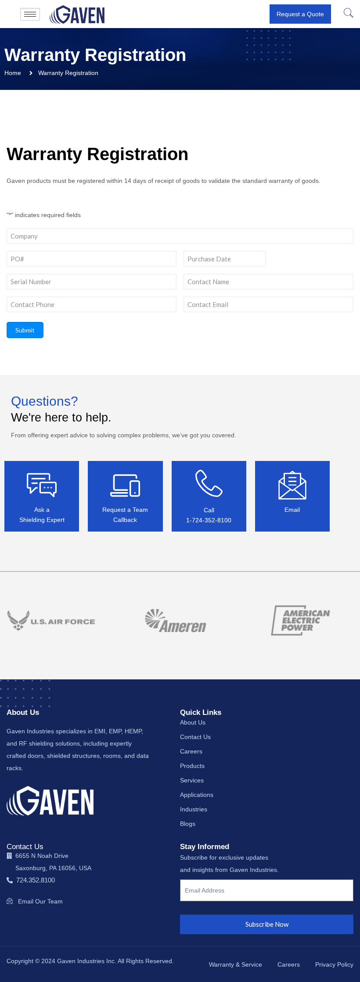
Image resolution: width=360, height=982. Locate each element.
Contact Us (25, 847)
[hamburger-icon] (30, 14)
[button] (348, 14)
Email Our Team (40, 901)
